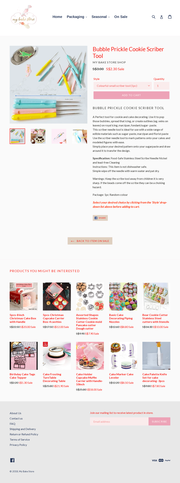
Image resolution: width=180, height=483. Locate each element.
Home (57, 17)
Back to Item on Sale (92, 240)
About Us (15, 413)
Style (96, 78)
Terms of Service (20, 439)
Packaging (76, 17)
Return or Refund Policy (24, 434)
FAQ (12, 423)
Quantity (159, 78)
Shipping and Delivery (23, 429)
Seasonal (100, 17)
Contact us (16, 418)
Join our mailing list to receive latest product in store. (121, 412)
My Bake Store (26, 471)
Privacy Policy (18, 444)
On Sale (120, 17)
